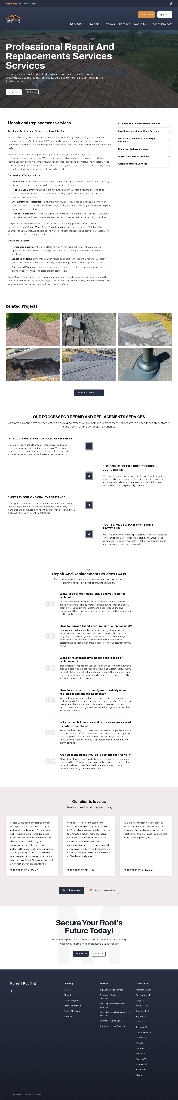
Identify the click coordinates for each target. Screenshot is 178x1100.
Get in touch (146, 14)
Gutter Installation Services (112, 1026)
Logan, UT (141, 1000)
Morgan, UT (141, 1064)
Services (75, 23)
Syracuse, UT (142, 1027)
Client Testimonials (72, 1006)
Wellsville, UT (142, 1006)
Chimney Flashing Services (112, 1021)
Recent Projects (161, 24)
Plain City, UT (142, 1043)
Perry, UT (140, 1048)
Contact (124, 24)
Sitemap (68, 1016)
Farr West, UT (142, 1038)
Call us (166, 14)
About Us (140, 24)
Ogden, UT (141, 1016)
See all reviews (71, 890)
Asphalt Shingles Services (111, 990)
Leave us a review (104, 890)
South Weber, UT (144, 1032)
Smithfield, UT (142, 1011)
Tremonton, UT (143, 995)
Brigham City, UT (144, 990)
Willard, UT (141, 1054)
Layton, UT (141, 1022)
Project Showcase (72, 1011)
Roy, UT (139, 1075)
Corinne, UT (141, 1059)
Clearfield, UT (142, 1069)
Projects (94, 24)
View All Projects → (89, 392)
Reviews (109, 24)
